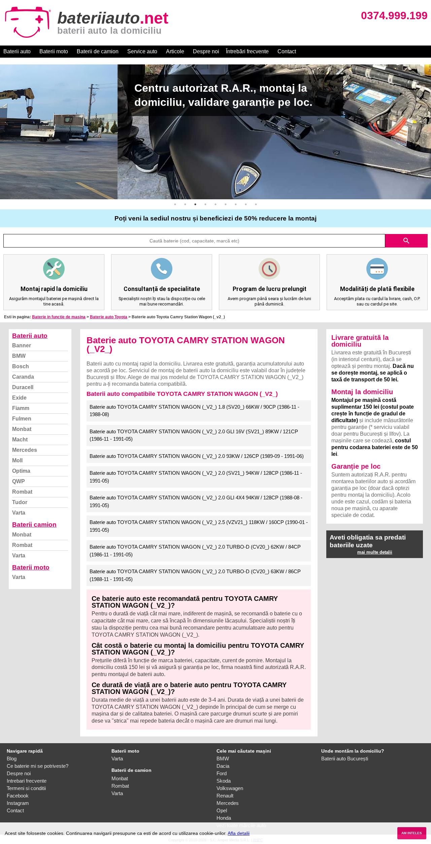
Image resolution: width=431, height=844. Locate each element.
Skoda (224, 781)
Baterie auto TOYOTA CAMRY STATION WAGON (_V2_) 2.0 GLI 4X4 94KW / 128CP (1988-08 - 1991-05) (196, 501)
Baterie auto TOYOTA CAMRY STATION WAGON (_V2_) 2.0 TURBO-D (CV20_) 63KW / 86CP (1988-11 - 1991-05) (195, 575)
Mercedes (24, 450)
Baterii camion (34, 524)
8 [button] (245, 204)
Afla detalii (239, 833)
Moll (17, 460)
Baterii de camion (98, 51)
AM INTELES (411, 833)
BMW (19, 356)
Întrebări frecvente (247, 51)
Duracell (22, 387)
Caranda (23, 377)
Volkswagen (230, 788)
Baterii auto (17, 51)
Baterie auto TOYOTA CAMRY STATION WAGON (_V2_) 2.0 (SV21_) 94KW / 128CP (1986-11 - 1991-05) (196, 477)
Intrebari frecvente (26, 781)
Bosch (20, 366)
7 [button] (235, 204)
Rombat (22, 492)
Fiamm (20, 408)
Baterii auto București (344, 758)
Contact (286, 51)
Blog (11, 758)
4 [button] (205, 204)
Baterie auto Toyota (108, 317)
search (406, 241)
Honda (224, 818)
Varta (18, 513)
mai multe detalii (374, 552)
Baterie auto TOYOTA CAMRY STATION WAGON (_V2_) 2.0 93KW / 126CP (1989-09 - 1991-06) (197, 456)
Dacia (223, 766)
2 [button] (185, 204)
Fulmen (21, 418)
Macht (20, 439)
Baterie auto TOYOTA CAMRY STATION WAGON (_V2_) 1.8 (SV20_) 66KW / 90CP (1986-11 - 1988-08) (194, 410)
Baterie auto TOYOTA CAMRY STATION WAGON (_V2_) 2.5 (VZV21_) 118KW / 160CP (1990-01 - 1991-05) (199, 526)
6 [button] (225, 204)
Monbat (21, 429)
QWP (18, 481)
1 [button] (175, 204)
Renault (225, 795)
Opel (222, 810)
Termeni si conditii (26, 788)
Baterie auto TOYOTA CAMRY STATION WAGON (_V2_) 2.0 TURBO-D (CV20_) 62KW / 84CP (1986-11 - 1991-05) (195, 550)
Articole (175, 51)
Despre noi (206, 51)
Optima (21, 471)
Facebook (18, 795)
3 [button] (195, 204)
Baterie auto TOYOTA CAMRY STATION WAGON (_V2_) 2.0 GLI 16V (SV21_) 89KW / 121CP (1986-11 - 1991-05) (194, 435)
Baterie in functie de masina (59, 317)
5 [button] (215, 204)
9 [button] (256, 204)
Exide (19, 398)
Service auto (142, 51)
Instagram (18, 803)
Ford (222, 773)
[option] (215, 131)
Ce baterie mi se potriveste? (37, 766)
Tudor (19, 502)
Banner (21, 345)
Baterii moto (53, 51)
